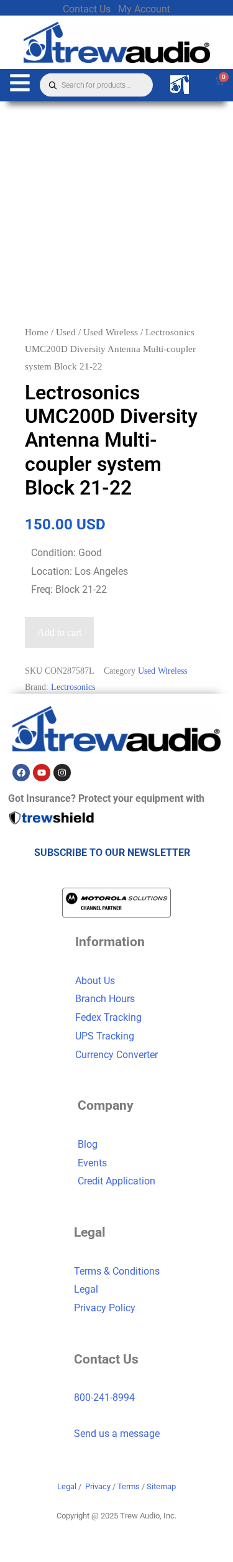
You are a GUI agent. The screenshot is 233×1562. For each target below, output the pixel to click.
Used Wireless (110, 332)
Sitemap (161, 1486)
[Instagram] (62, 772)
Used (66, 332)
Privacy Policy (104, 1308)
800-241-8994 (104, 1397)
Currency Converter (116, 1055)
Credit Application (116, 1181)
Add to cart (59, 632)
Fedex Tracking (108, 1017)
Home (36, 332)
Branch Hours (105, 999)
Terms (128, 1486)
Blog (88, 1144)
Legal (86, 1289)
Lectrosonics (73, 687)
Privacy (98, 1486)
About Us (95, 981)
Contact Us (87, 9)
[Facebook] (21, 772)
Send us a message (117, 1433)
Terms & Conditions (117, 1271)
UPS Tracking (104, 1036)
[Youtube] (41, 772)
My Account (144, 9)
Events (92, 1163)
